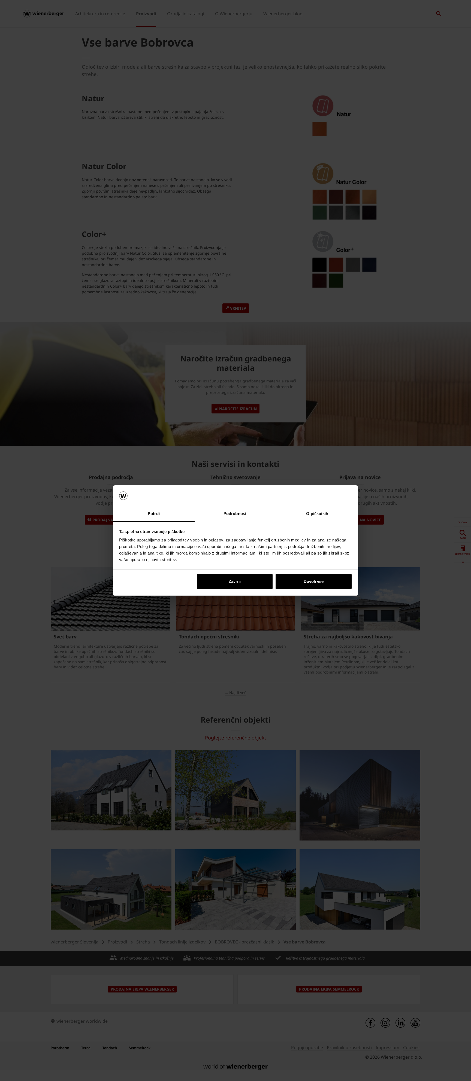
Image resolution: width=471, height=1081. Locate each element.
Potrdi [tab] (154, 513)
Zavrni (235, 581)
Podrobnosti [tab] (235, 513)
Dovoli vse (314, 581)
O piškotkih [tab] (317, 513)
